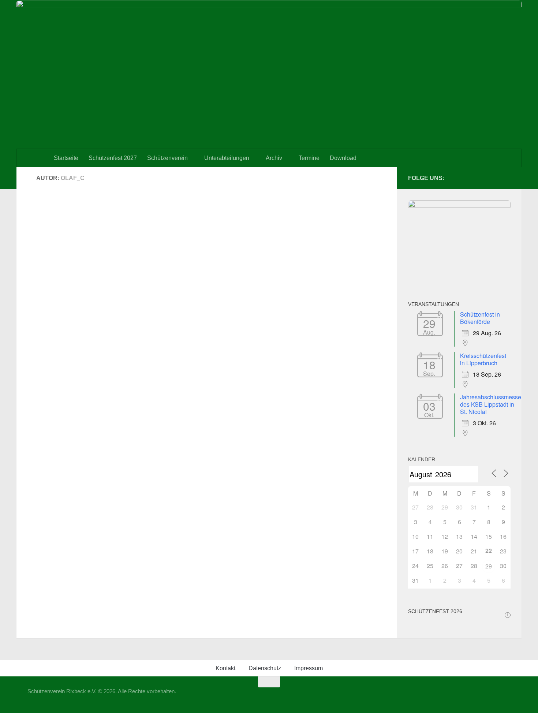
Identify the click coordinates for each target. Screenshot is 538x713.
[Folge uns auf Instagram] (506, 177)
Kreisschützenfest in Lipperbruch (483, 359)
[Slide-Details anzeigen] (459, 205)
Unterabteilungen (226, 158)
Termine (309, 158)
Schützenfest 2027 (113, 158)
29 (488, 566)
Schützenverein (167, 158)
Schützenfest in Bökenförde (480, 318)
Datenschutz (265, 668)
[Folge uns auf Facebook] (494, 177)
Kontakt (225, 668)
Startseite (66, 158)
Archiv (274, 158)
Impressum (308, 668)
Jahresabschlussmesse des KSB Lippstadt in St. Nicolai (490, 404)
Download (343, 158)
